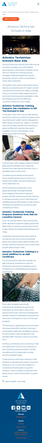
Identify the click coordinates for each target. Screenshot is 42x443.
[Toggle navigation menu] (38, 4)
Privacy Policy (21, 427)
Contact (21, 423)
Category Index (21, 438)
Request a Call (21, 417)
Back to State (11, 19)
